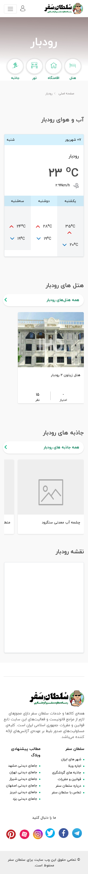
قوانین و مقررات (69, 779)
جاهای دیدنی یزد (25, 799)
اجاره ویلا (74, 766)
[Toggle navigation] (10, 8)
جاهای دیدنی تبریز (23, 792)
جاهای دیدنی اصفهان (21, 785)
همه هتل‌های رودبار (63, 299)
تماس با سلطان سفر (66, 792)
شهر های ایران (71, 759)
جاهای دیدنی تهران (23, 772)
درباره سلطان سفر (68, 786)
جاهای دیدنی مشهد (22, 765)
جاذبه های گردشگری (66, 772)
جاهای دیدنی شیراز (23, 779)
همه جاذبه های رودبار (61, 447)
